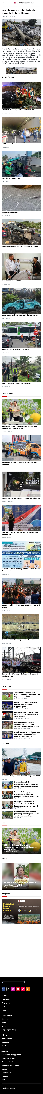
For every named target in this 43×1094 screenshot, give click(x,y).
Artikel (4, 1026)
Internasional (7, 1039)
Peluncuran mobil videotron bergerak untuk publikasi (20, 463)
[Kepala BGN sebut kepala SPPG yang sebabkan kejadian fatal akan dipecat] (7, 715)
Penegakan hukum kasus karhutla (21, 966)
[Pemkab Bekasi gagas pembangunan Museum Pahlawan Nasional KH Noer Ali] (7, 795)
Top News (6, 743)
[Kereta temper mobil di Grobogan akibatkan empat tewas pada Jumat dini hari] (21, 369)
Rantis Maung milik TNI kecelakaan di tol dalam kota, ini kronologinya (21, 177)
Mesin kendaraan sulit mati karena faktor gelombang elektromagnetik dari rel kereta (20, 314)
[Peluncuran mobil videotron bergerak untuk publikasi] (21, 448)
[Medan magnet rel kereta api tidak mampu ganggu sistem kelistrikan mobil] (21, 335)
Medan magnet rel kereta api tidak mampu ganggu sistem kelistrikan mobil (20, 348)
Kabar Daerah (7, 1015)
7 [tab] (26, 891)
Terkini (4, 996)
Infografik (6, 894)
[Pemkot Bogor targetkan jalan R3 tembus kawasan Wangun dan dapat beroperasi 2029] (21, 761)
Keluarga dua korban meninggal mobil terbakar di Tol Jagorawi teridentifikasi (18, 109)
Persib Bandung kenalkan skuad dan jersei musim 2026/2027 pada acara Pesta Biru (27, 734)
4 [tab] (25, 856)
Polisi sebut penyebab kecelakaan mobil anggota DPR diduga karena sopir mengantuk (21, 245)
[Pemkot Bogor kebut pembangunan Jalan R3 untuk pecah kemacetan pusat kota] (7, 785)
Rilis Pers (5, 1046)
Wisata (4, 1035)
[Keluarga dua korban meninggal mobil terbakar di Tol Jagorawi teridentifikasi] (21, 95)
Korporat (5, 1076)
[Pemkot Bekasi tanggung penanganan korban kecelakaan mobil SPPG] (21, 266)
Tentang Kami (7, 1062)
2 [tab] (18, 856)
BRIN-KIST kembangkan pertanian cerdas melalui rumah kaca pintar (19, 427)
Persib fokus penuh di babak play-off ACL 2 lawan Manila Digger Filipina (25, 705)
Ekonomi (5, 1019)
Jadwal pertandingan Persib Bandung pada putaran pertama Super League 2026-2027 (27, 695)
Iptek (4, 1023)
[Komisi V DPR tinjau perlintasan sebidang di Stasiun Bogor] (21, 660)
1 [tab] (15, 856)
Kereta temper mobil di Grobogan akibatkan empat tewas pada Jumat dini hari (20, 382)
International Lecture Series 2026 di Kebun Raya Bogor (20, 533)
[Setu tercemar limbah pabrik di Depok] (20, 626)
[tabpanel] (21, 841)
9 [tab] (32, 891)
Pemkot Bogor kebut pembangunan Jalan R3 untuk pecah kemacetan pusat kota (26, 784)
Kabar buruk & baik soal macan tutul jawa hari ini (20, 883)
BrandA (4, 1069)
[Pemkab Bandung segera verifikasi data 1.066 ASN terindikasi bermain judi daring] (7, 725)
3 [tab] (21, 856)
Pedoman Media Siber (10, 1065)
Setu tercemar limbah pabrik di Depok (18, 640)
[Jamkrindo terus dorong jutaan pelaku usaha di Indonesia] (21, 554)
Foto (4, 823)
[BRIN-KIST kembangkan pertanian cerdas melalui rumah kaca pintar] (21, 412)
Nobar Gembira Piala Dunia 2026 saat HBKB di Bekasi (21, 606)
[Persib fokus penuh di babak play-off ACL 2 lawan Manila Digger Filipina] (7, 705)
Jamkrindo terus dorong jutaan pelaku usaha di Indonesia (21, 570)
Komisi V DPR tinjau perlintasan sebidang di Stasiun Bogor (20, 675)
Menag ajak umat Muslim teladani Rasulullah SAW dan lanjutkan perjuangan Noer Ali (26, 804)
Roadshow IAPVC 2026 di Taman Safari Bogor (21, 498)
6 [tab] (23, 891)
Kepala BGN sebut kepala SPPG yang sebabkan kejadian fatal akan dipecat (26, 714)
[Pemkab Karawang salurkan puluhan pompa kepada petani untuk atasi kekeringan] (7, 815)
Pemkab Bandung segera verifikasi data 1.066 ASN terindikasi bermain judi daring (26, 724)
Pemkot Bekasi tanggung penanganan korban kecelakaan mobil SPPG (21, 280)
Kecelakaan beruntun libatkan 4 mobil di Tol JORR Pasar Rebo (20, 143)
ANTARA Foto (7, 1073)
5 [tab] (28, 856)
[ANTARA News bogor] (23, 2)
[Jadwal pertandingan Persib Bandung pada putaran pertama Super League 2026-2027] (7, 696)
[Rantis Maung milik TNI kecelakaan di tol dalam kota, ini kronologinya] (21, 164)
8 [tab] (29, 891)
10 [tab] (36, 891)
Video (4, 858)
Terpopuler (7, 686)
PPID (3, 1080)
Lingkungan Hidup (9, 1030)
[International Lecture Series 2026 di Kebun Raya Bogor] (21, 518)
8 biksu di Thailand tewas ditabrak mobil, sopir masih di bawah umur (21, 211)
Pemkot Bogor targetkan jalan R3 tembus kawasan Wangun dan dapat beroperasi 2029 (21, 775)
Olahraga (5, 1042)
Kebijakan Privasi (8, 1058)
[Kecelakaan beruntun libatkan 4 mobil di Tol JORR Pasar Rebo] (21, 129)
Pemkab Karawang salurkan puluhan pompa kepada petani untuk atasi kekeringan (26, 814)
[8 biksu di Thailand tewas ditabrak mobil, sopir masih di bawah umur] (21, 198)
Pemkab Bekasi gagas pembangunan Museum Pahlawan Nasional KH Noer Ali (26, 794)
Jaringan (5, 1051)
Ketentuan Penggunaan (11, 1055)
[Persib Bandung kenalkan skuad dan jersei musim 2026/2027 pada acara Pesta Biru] (7, 735)
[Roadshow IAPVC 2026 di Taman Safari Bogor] (21, 484)
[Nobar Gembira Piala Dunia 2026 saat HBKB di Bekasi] (21, 591)
